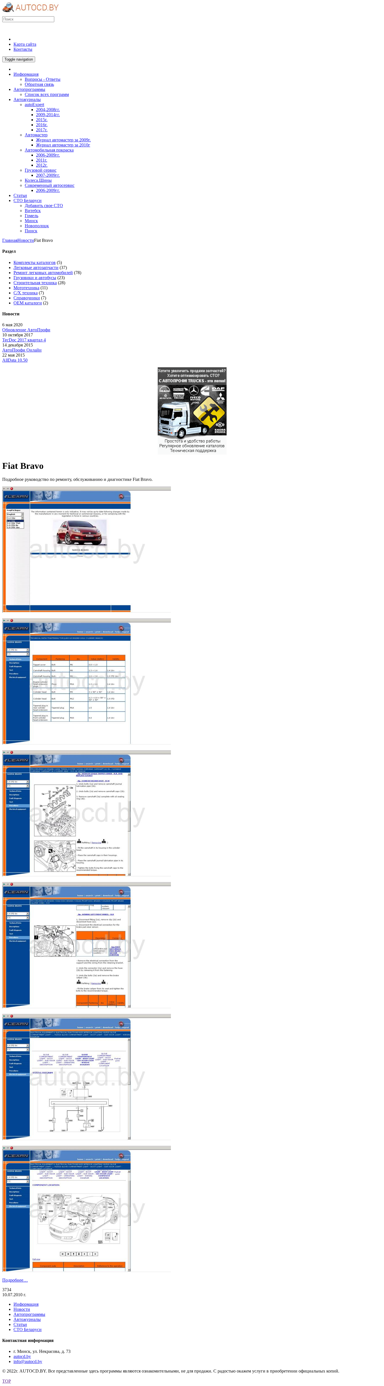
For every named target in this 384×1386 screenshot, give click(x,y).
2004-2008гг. (48, 109)
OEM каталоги (27, 302)
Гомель (31, 215)
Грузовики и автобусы (34, 277)
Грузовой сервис (41, 170)
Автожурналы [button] (27, 99)
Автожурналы (27, 1319)
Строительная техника (35, 282)
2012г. (42, 165)
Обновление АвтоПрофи (26, 329)
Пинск (31, 230)
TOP (6, 1381)
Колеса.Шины (38, 180)
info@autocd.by (27, 1361)
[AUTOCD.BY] (30, 13)
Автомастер (36, 134)
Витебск (33, 210)
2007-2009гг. (48, 175)
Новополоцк (37, 225)
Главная (9, 240)
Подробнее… (15, 1280)
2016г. (42, 124)
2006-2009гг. (48, 155)
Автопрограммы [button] (29, 89)
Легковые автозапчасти (35, 267)
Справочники (26, 297)
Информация (26, 1304)
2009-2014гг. (48, 114)
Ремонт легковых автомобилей (43, 272)
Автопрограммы (29, 1314)
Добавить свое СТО (44, 205)
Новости (25, 240)
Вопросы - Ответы (42, 79)
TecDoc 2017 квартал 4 (24, 340)
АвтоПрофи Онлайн (22, 350)
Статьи (20, 1324)
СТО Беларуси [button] (27, 200)
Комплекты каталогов (34, 262)
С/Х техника (25, 292)
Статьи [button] (20, 195)
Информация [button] (26, 74)
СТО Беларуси (27, 1329)
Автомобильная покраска (49, 150)
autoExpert (34, 104)
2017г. (42, 129)
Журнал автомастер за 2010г (63, 145)
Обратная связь (39, 84)
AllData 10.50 (15, 360)
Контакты (22, 49)
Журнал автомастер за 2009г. (63, 139)
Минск (31, 220)
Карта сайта (24, 44)
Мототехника (26, 287)
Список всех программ (47, 94)
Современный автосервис (49, 185)
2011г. (41, 160)
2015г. (42, 119)
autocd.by (22, 1356)
